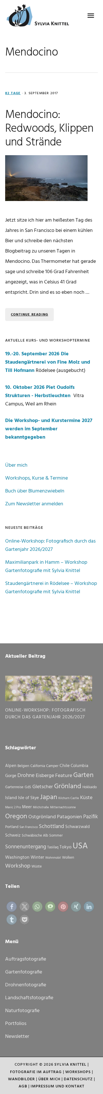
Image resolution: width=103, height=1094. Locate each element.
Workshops (78, 1072)
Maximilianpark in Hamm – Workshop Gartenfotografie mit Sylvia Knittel (46, 566)
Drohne (26, 775)
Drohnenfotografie (25, 985)
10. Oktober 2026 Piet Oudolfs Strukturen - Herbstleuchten (40, 391)
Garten (83, 775)
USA (80, 846)
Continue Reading (29, 315)
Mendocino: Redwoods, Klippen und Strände (49, 129)
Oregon (16, 816)
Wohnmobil (53, 858)
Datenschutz (78, 1079)
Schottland (51, 826)
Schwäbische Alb (35, 836)
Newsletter (17, 1036)
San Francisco (28, 827)
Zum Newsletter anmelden (34, 504)
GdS (28, 787)
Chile (65, 766)
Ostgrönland (42, 817)
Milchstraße (41, 807)
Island (11, 798)
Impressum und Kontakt (57, 1086)
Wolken (68, 858)
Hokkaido (89, 787)
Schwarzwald (77, 826)
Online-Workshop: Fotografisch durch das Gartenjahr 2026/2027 (50, 545)
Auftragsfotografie (25, 959)
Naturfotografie (22, 1011)
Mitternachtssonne (63, 807)
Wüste (36, 867)
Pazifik (90, 817)
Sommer (56, 836)
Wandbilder (21, 1079)
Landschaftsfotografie (29, 998)
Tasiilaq (52, 847)
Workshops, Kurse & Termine (36, 478)
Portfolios (15, 1024)
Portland (11, 827)
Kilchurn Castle (68, 798)
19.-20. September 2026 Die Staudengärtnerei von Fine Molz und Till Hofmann (47, 362)
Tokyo (66, 847)
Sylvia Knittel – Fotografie (39, 17)
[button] (12, 907)
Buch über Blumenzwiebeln (34, 491)
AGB (23, 1086)
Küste (86, 798)
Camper (52, 766)
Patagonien (69, 817)
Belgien (23, 766)
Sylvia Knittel (70, 1064)
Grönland (67, 786)
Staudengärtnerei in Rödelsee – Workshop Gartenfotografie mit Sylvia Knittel (51, 587)
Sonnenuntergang (25, 847)
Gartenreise (14, 787)
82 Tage (13, 93)
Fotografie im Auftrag (36, 1072)
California (37, 766)
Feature (63, 776)
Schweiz (13, 835)
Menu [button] (91, 16)
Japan (48, 797)
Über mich (16, 465)
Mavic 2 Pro (13, 807)
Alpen (10, 765)
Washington (17, 857)
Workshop (17, 866)
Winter (37, 857)
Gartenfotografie (23, 972)
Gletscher (42, 787)
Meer (27, 807)
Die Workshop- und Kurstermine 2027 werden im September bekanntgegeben (48, 429)
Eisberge (45, 776)
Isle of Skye (28, 798)
